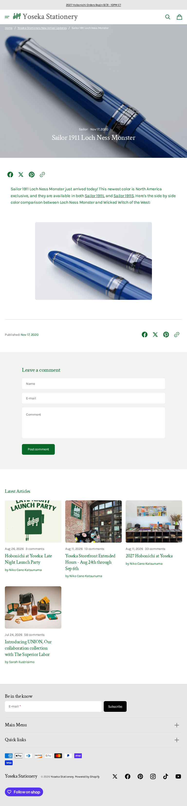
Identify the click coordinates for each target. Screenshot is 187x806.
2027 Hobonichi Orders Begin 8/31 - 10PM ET (93, 5)
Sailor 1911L (94, 195)
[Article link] (33, 539)
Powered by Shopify (87, 776)
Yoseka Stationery (62, 776)
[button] (7, 17)
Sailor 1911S (123, 195)
